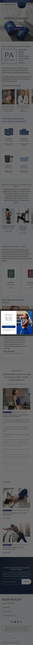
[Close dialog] (31, 312)
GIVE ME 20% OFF (8, 326)
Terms (8, 330)
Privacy (10, 330)
